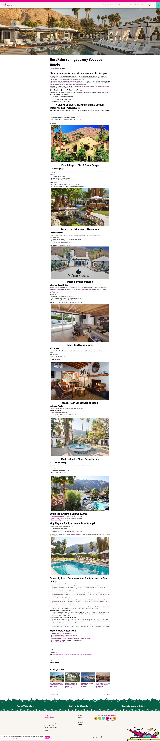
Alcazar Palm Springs (58, 462)
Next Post (106, 694)
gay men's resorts (105, 620)
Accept (47, 737)
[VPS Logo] (50, 717)
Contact (80, 717)
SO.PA (63, 302)
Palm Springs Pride (85, 613)
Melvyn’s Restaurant (61, 412)
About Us (80, 715)
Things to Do (105, 5)
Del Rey (58, 359)
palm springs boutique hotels (60, 654)
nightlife (84, 84)
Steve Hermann (72, 300)
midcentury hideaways (89, 77)
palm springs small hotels (73, 654)
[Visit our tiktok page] (110, 718)
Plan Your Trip (133, 5)
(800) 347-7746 (48, 730)
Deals (139, 5)
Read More (52, 687)
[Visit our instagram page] (99, 718)
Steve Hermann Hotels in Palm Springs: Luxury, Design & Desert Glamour (103, 684)
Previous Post (54, 694)
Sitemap (80, 724)
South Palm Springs (98, 601)
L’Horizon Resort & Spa (59, 285)
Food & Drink (118, 5)
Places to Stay (125, 5)
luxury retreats (104, 77)
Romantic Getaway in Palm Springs (60, 636)
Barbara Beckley (54, 68)
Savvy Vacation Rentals (57, 640)
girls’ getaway (76, 534)
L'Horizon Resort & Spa (82, 289)
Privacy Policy (79, 722)
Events (111, 5)
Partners (136, 1)
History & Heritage (146, 5)
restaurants (69, 84)
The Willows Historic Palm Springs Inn (65, 108)
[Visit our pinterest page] (103, 718)
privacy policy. (16, 738)
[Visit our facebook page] (96, 718)
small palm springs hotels (86, 654)
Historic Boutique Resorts (65, 633)
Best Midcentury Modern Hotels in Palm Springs (64, 635)
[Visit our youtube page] (107, 718)
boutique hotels (53, 77)
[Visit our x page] (114, 718)
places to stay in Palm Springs (82, 86)
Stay (57, 652)
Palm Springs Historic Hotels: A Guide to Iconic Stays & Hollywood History (70, 638)
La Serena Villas (56, 232)
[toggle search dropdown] (158, 5)
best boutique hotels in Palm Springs (71, 81)
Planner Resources (152, 1)
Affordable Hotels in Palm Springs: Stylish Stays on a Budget (71, 684)
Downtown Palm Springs (74, 599)
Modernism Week (97, 613)
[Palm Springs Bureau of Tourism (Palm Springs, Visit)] (6, 5)
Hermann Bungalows (57, 289)
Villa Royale (54, 348)
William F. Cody (73, 287)
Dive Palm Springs (57, 168)
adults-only (77, 592)
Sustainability (80, 720)
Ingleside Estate (56, 406)
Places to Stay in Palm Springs (59, 642)
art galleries (77, 84)
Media (143, 1)
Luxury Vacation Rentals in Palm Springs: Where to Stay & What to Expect (57, 684)
